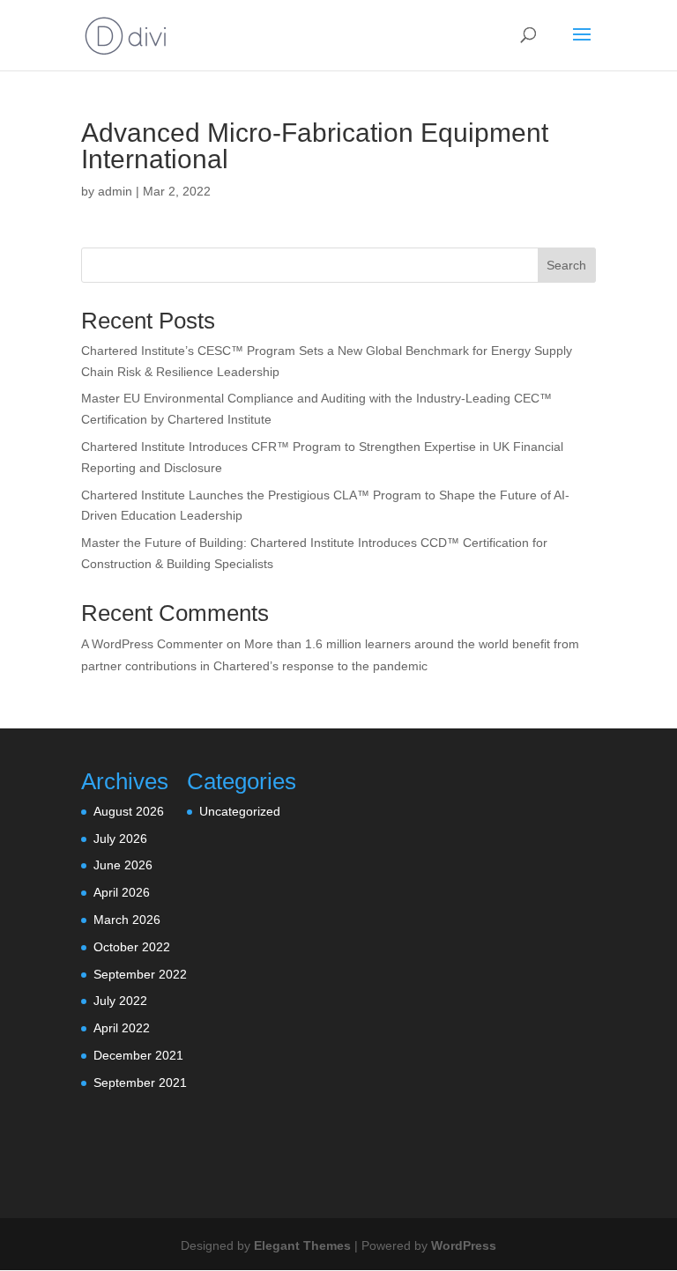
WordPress (463, 1245)
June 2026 (123, 865)
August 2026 (128, 811)
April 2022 (121, 1028)
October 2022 (131, 947)
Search (566, 265)
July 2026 (120, 838)
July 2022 (120, 1001)
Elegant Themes (302, 1245)
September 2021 (140, 1082)
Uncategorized (239, 811)
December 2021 (138, 1055)
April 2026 (121, 892)
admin (115, 191)
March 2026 (126, 920)
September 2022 (140, 974)
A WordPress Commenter (152, 644)
